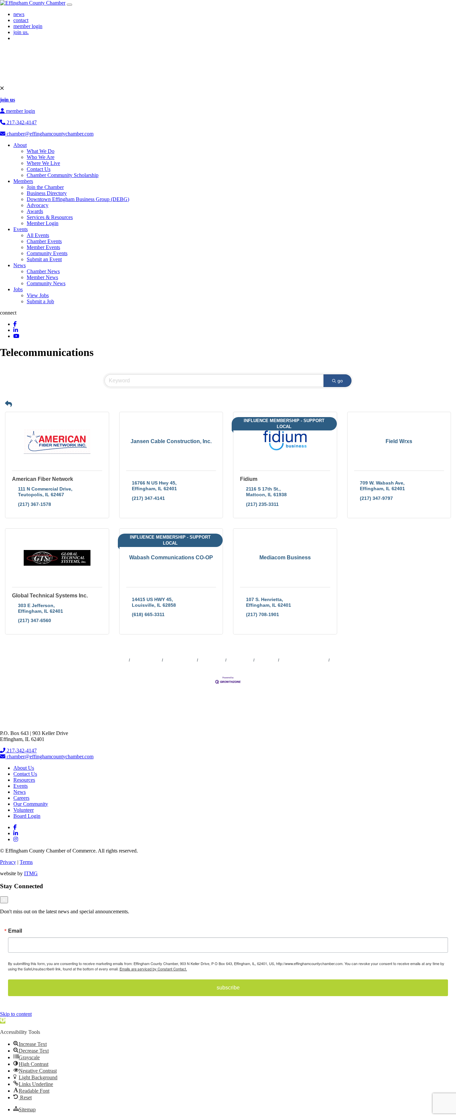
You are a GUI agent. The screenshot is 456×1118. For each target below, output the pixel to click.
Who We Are (40, 157)
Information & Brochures (303, 660)
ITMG (31, 873)
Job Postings (240, 660)
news (18, 14)
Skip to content (16, 1014)
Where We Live (43, 163)
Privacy (8, 862)
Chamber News (43, 271)
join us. (21, 32)
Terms (26, 862)
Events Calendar (180, 660)
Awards (35, 211)
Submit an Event (44, 259)
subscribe (228, 987)
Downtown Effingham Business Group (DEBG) (78, 199)
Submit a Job (40, 301)
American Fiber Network (42, 479)
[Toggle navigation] (69, 5)
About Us (23, 768)
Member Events (43, 247)
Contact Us (38, 169)
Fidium (248, 479)
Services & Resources (50, 217)
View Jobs (38, 295)
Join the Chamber (45, 187)
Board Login (26, 816)
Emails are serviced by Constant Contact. (153, 968)
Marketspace (211, 660)
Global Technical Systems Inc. (50, 595)
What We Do (40, 151)
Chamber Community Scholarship (62, 175)
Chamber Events (44, 241)
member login (27, 26)
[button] (8, 404)
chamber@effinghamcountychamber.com (49, 134)
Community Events (47, 253)
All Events (38, 235)
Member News (42, 277)
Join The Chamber (348, 660)
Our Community (30, 804)
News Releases (146, 660)
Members (23, 181)
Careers (21, 798)
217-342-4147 (21, 122)
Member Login (42, 223)
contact (20, 20)
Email (15, 930)
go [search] (340, 380)
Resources (24, 780)
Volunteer (23, 810)
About (20, 145)
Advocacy (37, 205)
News (19, 265)
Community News (46, 283)
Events (20, 229)
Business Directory (47, 193)
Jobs (18, 289)
